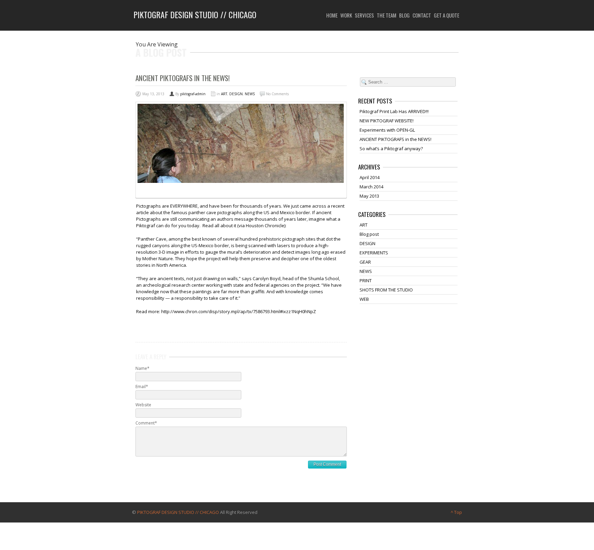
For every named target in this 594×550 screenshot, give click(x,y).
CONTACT (421, 15)
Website (143, 405)
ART (224, 93)
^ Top (456, 512)
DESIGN (236, 93)
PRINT (366, 280)
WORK (346, 15)
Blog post (369, 234)
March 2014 (371, 187)
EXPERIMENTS (374, 253)
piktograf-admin (193, 93)
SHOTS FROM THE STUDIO (386, 290)
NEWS (250, 93)
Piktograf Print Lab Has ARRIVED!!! (394, 111)
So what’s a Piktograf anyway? (391, 148)
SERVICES (364, 15)
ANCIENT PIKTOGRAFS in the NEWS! (395, 139)
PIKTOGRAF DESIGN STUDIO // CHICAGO (178, 512)
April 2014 (370, 177)
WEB (364, 299)
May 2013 (369, 196)
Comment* (146, 423)
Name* (142, 368)
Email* (141, 386)
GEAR (365, 262)
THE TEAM (386, 15)
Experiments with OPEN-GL (387, 130)
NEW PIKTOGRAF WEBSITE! (387, 121)
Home (332, 15)
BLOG (404, 15)
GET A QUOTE (446, 15)
